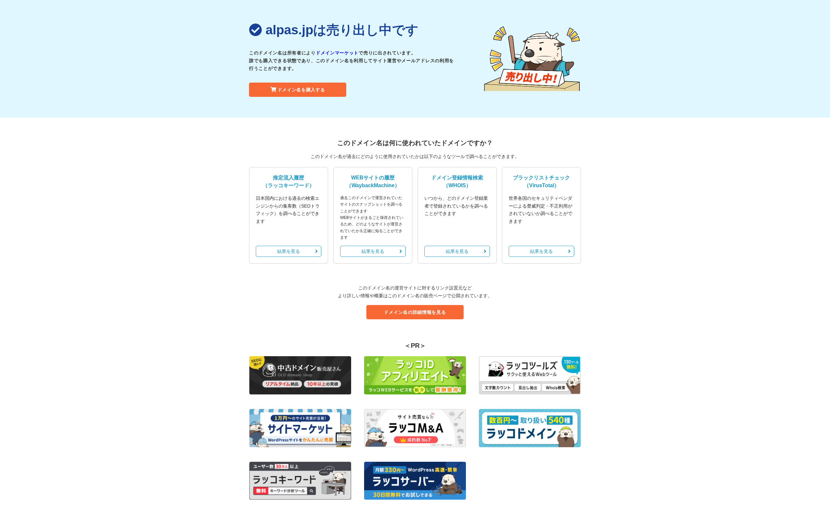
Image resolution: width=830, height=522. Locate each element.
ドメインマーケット (337, 52)
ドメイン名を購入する (301, 89)
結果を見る (288, 251)
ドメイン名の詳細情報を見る (415, 312)
